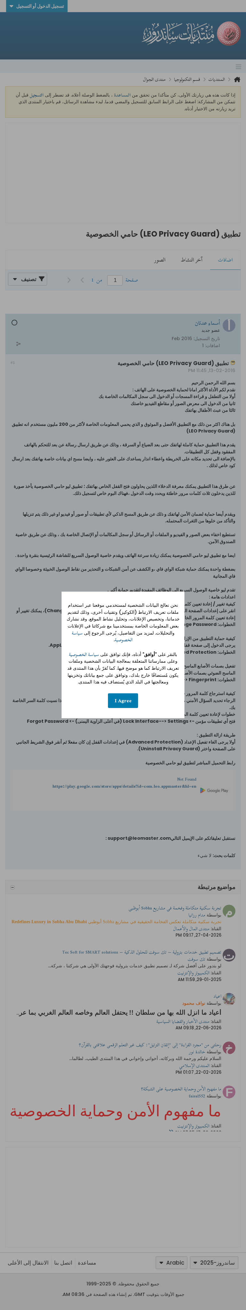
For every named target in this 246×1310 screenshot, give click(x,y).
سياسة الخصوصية (84, 654)
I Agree (123, 700)
